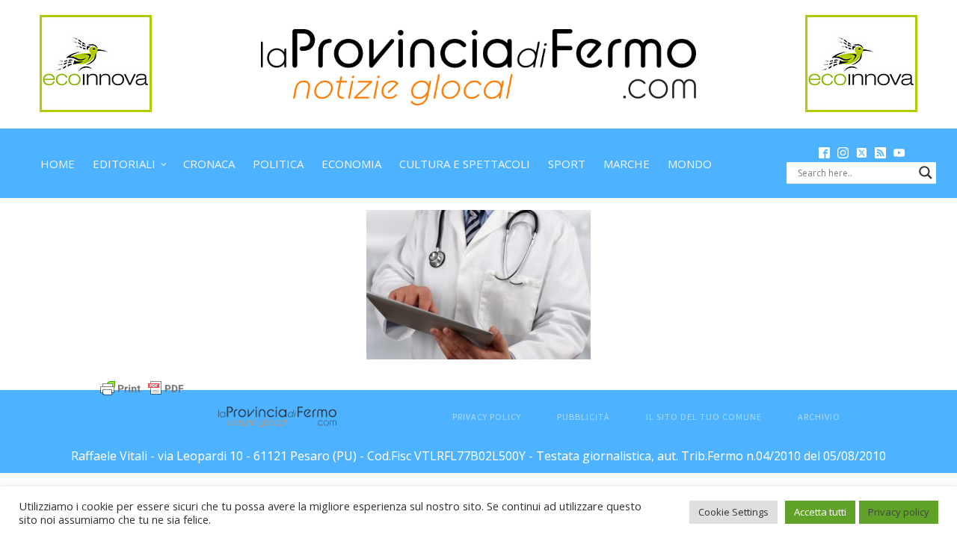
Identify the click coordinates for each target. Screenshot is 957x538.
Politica (278, 163)
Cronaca (209, 163)
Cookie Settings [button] (733, 512)
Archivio (819, 416)
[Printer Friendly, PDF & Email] (142, 387)
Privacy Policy (486, 416)
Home (57, 163)
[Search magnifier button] (925, 172)
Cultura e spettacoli (464, 163)
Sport (566, 163)
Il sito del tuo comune (704, 416)
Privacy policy (898, 512)
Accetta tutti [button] (820, 512)
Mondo (690, 163)
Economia (351, 163)
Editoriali (124, 163)
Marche (626, 163)
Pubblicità (583, 416)
